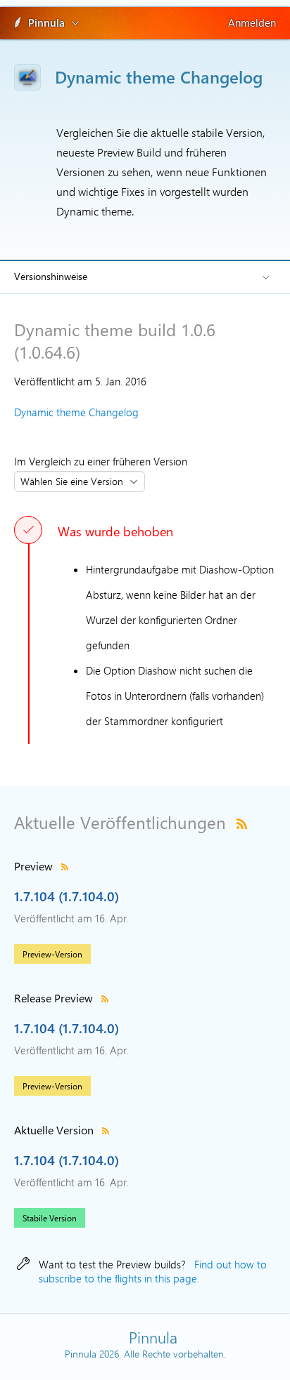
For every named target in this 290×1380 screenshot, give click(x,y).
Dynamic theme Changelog (76, 412)
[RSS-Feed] (242, 822)
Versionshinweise (50, 276)
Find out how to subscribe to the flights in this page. (153, 1271)
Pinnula (46, 22)
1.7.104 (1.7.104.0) (66, 896)
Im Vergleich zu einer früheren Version (103, 461)
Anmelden (252, 22)
